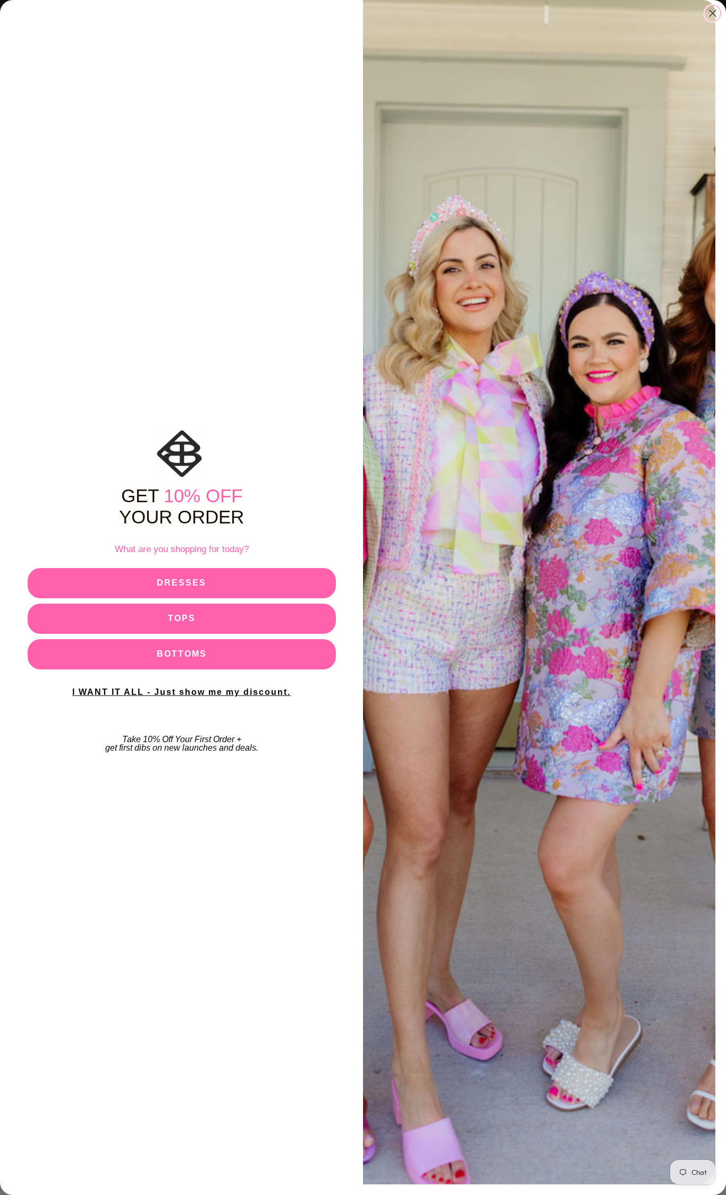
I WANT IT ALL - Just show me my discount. (181, 692)
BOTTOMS (182, 653)
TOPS (182, 618)
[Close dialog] (713, 13)
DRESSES (181, 582)
